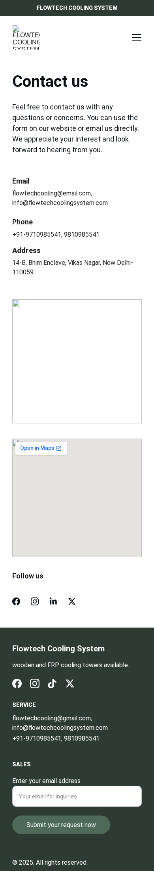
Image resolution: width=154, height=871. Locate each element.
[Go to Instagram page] (35, 601)
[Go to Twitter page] (72, 601)
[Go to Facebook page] (16, 601)
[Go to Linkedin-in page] (53, 601)
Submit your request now (61, 825)
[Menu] (136, 37)
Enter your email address (46, 781)
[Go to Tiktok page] (52, 683)
